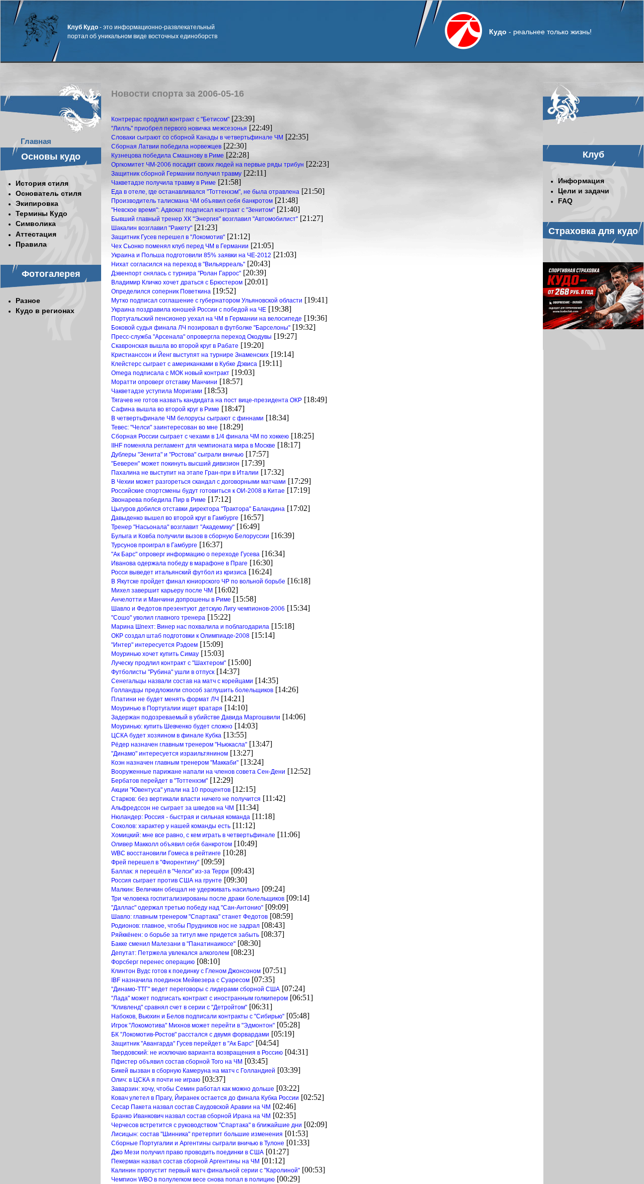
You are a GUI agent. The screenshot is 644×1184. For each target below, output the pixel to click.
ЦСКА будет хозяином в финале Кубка (166, 735)
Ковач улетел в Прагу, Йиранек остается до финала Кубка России (205, 1097)
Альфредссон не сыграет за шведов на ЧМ (172, 807)
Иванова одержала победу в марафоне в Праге (179, 563)
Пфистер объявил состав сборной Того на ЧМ (177, 1061)
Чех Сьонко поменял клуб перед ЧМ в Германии (180, 246)
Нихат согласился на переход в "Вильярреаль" (178, 264)
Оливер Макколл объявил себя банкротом (171, 844)
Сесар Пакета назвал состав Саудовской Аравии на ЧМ (191, 1107)
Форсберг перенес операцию (153, 962)
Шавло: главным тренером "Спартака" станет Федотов (189, 916)
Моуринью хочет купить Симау (155, 653)
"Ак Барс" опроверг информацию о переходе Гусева (185, 554)
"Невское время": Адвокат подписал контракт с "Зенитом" (193, 209)
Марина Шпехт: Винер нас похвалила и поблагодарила (190, 626)
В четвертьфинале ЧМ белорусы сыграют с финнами (187, 418)
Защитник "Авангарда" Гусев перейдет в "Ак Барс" (182, 1043)
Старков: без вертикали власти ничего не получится (186, 798)
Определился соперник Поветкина (161, 291)
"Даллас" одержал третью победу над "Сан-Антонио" (187, 907)
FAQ (565, 201)
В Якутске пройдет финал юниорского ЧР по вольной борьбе (198, 581)
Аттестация (36, 234)
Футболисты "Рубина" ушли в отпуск (162, 672)
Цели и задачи (583, 191)
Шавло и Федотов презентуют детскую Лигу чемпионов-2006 (198, 608)
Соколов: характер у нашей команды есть (170, 826)
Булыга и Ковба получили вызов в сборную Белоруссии (190, 536)
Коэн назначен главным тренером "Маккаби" (174, 762)
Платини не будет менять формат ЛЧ (165, 699)
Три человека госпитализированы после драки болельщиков (197, 898)
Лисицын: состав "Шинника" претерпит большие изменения (197, 1134)
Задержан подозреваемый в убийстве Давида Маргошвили (195, 717)
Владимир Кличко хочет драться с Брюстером (177, 282)
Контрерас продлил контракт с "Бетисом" (170, 119)
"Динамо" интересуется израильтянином (169, 753)
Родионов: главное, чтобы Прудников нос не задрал (185, 925)
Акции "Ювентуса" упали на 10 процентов (170, 789)
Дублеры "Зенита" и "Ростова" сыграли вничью (177, 454)
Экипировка (37, 203)
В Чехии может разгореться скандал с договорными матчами (198, 481)
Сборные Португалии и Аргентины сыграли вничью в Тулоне (197, 1143)
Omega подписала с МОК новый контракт (170, 373)
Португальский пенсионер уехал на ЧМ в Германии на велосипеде (206, 318)
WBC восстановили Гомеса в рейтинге (166, 853)
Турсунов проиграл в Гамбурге (154, 545)
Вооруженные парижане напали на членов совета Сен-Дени (198, 771)
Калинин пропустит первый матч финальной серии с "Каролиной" (205, 1170)
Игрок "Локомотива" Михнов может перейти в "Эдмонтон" (193, 1025)
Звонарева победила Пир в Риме (158, 499)
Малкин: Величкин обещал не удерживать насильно (185, 889)
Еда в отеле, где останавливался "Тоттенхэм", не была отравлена (205, 191)
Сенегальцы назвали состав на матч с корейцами (182, 681)
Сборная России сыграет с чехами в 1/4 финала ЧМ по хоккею (200, 436)
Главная (36, 141)
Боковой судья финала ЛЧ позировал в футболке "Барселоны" (200, 327)
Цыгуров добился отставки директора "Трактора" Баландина (198, 508)
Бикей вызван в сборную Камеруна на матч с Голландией (193, 1070)
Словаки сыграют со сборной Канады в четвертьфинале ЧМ (197, 137)
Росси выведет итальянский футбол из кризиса (179, 572)
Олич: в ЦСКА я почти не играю (155, 1079)
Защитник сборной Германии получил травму (176, 173)
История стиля (42, 183)
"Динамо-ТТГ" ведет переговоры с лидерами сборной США (195, 989)
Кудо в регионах (45, 311)
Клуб (593, 155)
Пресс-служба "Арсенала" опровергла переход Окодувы (191, 336)
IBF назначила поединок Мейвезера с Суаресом (180, 980)
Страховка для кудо (593, 231)
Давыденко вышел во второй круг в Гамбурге (174, 518)
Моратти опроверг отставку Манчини (164, 382)
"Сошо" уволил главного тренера (158, 617)
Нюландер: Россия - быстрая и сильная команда (180, 817)
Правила (31, 244)
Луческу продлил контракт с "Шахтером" (168, 663)
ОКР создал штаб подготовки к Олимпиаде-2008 (180, 635)
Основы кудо (50, 157)
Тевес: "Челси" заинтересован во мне (164, 427)
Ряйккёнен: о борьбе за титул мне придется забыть (185, 934)
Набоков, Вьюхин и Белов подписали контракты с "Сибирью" (197, 1016)
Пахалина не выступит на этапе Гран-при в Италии (185, 472)
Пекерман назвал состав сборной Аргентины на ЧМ (185, 1161)
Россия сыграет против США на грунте (166, 880)
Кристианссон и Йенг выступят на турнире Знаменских (190, 354)
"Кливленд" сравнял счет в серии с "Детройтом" (179, 1007)
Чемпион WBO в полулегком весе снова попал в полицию (193, 1179)
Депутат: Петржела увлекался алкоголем (170, 952)
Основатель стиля (49, 193)
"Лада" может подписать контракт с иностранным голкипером (199, 998)
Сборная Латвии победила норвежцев (166, 146)
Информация (581, 181)
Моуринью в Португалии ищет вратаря (166, 708)
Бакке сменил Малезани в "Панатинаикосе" (173, 943)
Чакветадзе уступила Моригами (156, 391)
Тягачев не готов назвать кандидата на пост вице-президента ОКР (206, 400)
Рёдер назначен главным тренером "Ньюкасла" (179, 744)
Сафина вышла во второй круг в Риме (165, 409)
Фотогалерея (51, 274)
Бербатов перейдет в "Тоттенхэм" (159, 780)
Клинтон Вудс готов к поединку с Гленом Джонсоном (186, 971)
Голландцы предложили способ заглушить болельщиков (192, 690)
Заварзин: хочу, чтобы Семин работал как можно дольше (192, 1088)
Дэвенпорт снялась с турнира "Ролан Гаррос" (176, 273)
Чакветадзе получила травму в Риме (163, 182)
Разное (28, 301)
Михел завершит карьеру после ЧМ (162, 590)
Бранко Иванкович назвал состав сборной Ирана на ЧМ (191, 1116)
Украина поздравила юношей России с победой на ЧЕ (188, 309)
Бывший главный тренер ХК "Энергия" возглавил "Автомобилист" (204, 219)
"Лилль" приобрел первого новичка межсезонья (179, 128)
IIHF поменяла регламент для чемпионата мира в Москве (193, 445)
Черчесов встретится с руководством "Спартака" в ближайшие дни (206, 1125)
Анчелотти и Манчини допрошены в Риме (171, 599)
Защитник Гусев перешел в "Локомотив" (168, 237)
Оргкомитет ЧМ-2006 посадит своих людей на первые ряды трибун (207, 164)
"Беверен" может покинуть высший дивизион (175, 463)
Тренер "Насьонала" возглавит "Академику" (172, 527)
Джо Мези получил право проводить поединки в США (187, 1152)
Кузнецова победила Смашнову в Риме (167, 155)
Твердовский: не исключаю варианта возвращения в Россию (197, 1052)
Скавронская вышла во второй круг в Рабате (174, 345)
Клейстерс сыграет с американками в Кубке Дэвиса (184, 363)
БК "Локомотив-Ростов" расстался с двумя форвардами (190, 1034)
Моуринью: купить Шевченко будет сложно (171, 726)
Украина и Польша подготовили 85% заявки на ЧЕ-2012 (191, 255)
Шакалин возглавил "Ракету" (151, 228)
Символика (36, 223)
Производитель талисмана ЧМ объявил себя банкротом (192, 200)
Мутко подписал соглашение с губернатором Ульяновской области (206, 300)
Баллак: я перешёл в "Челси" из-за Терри (170, 871)
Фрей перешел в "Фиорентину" (155, 862)
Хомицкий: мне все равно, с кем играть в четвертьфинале (193, 835)
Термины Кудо (41, 213)
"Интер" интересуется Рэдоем (154, 644)
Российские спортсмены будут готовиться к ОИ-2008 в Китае (198, 490)
